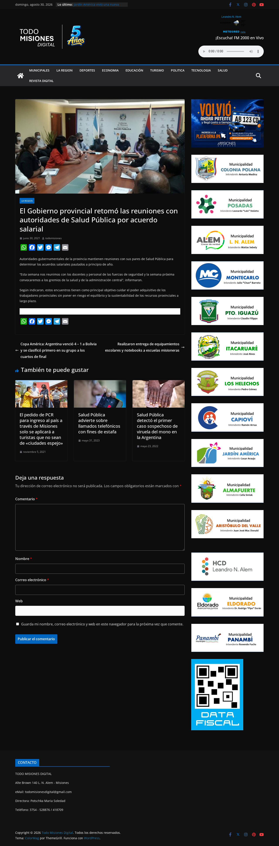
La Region (64, 70)
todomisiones (53, 238)
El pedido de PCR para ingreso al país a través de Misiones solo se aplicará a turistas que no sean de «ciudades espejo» (41, 429)
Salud (223, 70)
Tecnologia (201, 70)
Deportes (87, 70)
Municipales (39, 70)
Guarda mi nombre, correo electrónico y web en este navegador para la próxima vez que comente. (102, 624)
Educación (134, 70)
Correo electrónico (32, 579)
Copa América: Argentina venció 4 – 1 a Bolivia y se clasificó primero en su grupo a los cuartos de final (58, 350)
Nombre (23, 558)
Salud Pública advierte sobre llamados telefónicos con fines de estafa (99, 423)
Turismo (157, 70)
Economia (110, 70)
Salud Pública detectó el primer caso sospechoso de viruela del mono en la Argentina (157, 426)
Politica (177, 70)
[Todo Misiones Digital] (20, 75)
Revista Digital (41, 81)
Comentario (26, 499)
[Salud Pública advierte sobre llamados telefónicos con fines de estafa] (100, 383)
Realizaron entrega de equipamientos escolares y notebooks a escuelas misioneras (142, 347)
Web (19, 601)
